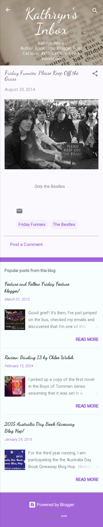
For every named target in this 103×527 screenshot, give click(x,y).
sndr (64, 516)
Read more (87, 339)
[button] (95, 74)
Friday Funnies (32, 224)
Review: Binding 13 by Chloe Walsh (39, 357)
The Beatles (64, 224)
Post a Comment (26, 244)
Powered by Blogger (55, 504)
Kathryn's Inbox (51, 21)
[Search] (95, 11)
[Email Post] (19, 213)
